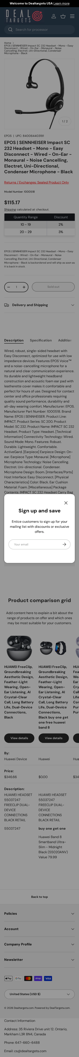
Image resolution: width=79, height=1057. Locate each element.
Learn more (62, 3)
